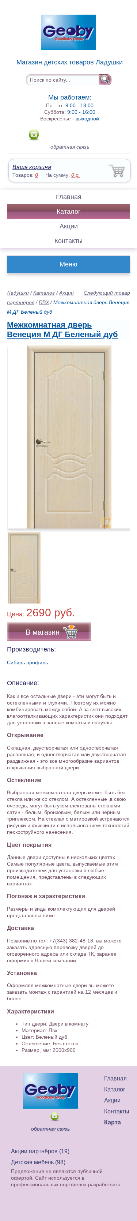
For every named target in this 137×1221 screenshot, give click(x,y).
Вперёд (118, 433)
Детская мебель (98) (38, 1162)
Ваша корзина (31, 167)
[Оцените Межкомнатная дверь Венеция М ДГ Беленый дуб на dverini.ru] (69, 437)
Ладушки (18, 293)
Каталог (69, 211)
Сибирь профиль (27, 662)
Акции (69, 226)
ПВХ (44, 302)
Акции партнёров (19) (40, 1151)
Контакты (68, 240)
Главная (68, 197)
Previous (20, 564)
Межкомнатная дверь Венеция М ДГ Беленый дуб (62, 329)
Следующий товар (107, 293)
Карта (112, 1122)
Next (122, 564)
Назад (18, 433)
